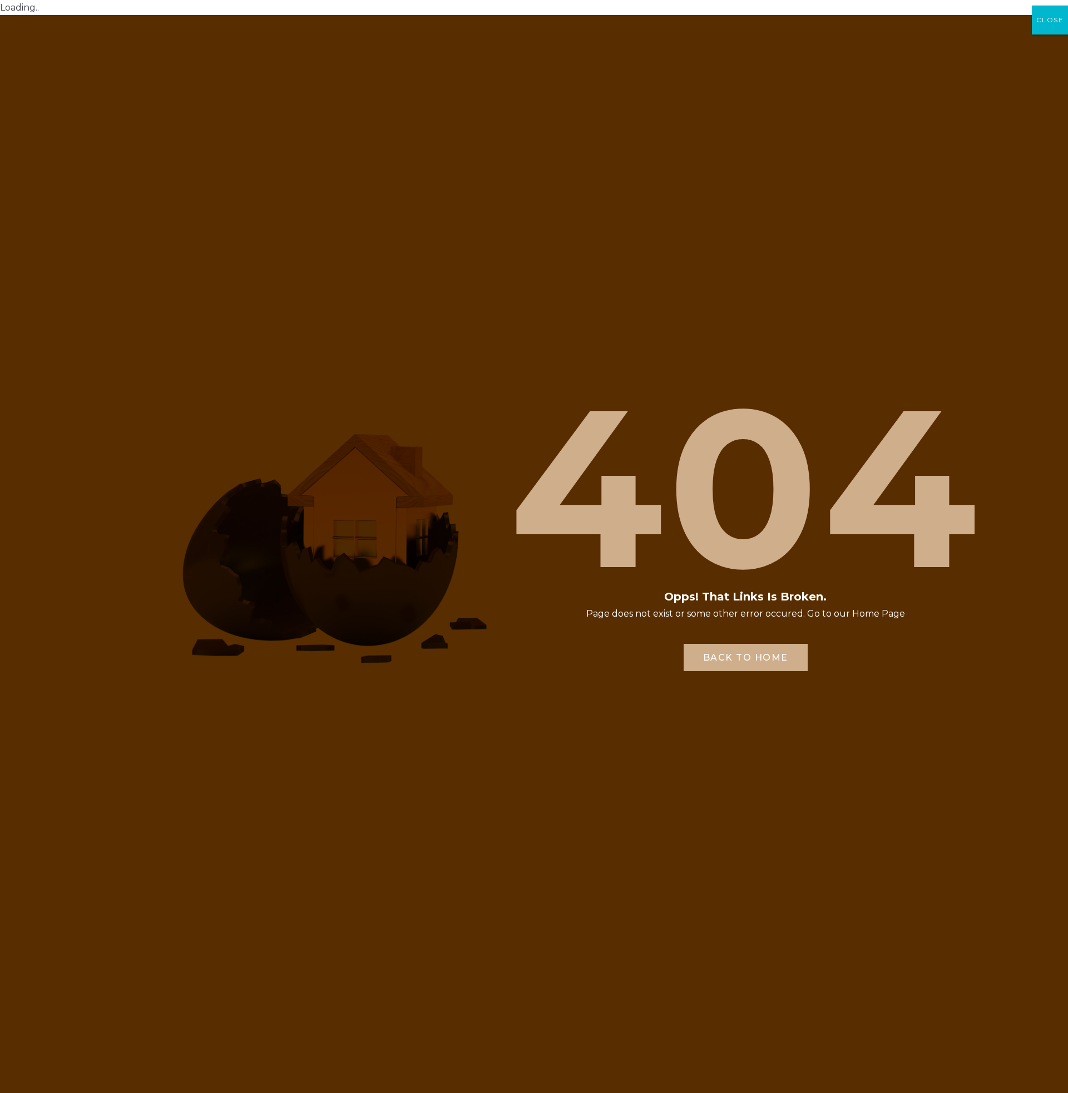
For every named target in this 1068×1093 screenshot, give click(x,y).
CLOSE (1050, 20)
